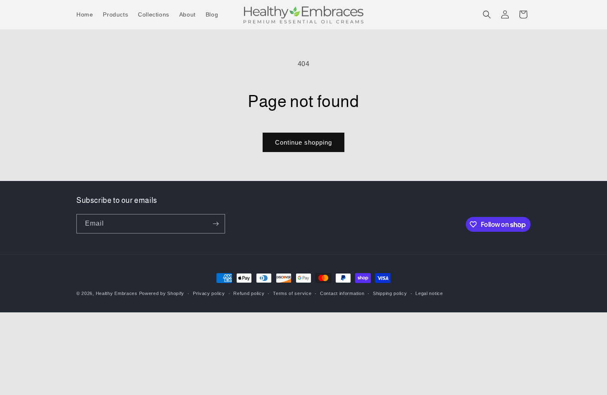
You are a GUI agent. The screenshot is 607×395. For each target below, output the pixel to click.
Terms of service (292, 293)
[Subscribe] (215, 223)
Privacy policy (209, 293)
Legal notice (429, 293)
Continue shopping (303, 142)
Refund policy (248, 293)
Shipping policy (390, 293)
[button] (487, 14)
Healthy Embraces (117, 293)
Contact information (342, 293)
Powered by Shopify (162, 293)
